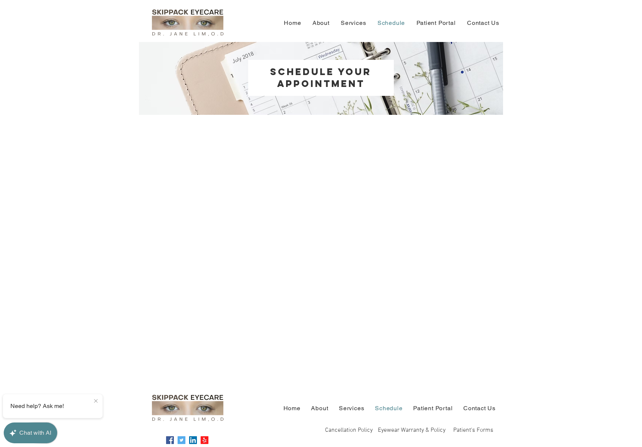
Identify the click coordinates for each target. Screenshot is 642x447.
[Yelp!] (204, 440)
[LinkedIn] (193, 440)
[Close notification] (96, 401)
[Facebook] (170, 440)
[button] (473, 430)
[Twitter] (181, 440)
